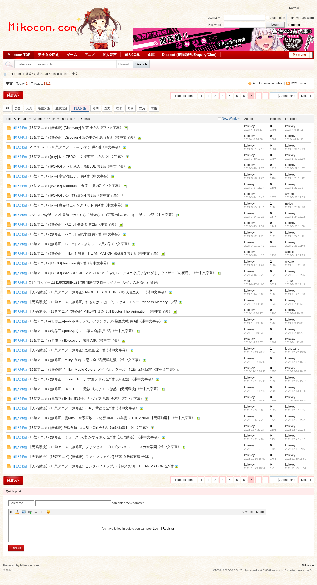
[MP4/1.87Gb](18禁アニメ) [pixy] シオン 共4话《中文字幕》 (75, 147)
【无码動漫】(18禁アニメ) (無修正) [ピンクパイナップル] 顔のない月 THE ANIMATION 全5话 (101, 466)
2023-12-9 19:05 (295, 410)
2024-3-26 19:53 (295, 197)
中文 (75, 74)
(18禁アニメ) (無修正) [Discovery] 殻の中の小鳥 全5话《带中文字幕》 (82, 137)
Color (17, 511)
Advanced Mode (253, 512)
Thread (123, 64)
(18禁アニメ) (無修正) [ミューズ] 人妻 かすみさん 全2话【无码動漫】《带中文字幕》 (94, 437)
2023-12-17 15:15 (295, 361)
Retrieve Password (301, 18)
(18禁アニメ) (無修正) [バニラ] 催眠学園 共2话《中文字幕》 (75, 234)
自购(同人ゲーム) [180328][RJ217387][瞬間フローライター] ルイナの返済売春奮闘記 (94, 282)
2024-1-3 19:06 (294, 323)
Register (294, 25)
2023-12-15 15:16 (295, 381)
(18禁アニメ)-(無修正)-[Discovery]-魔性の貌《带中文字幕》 (74, 340)
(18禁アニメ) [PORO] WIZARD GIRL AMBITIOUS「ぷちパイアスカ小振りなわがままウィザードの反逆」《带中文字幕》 (122, 273)
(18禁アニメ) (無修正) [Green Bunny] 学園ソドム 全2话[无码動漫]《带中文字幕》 (91, 379)
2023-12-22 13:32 (295, 352)
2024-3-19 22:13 (295, 255)
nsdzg (289, 203)
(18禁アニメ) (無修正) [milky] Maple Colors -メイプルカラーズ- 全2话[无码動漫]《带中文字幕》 (102, 369)
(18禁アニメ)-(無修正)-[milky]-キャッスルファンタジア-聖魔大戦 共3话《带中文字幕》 (95, 321)
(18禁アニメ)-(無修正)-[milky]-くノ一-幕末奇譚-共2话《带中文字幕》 (81, 331)
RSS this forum (301, 83)
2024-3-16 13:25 (295, 274)
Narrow (294, 8)
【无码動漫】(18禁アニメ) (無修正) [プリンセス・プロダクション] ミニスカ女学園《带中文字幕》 (104, 447)
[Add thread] (13, 95)
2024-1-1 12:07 (294, 342)
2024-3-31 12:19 (295, 149)
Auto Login (277, 18)
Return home (185, 96)
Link (29, 511)
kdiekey (249, 126)
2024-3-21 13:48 (295, 245)
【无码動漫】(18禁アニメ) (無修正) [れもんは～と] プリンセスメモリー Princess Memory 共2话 (103, 302)
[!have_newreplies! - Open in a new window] (9, 129)
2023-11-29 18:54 (295, 468)
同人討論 (80, 108)
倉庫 (151, 55)
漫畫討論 (44, 108)
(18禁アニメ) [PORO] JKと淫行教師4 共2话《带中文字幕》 (74, 195)
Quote (35, 511)
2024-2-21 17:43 (295, 284)
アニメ (90, 55)
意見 (29, 108)
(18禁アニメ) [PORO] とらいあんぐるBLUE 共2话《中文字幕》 (77, 166)
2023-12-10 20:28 (295, 400)
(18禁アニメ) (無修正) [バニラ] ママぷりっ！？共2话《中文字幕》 (79, 244)
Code (42, 511)
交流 (142, 108)
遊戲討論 (61, 108)
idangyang (292, 348)
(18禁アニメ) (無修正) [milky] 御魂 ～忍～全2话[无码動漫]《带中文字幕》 (85, 360)
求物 (154, 108)
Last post (66, 119)
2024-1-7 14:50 (294, 303)
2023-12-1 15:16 (295, 448)
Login (156, 528)
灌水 (119, 108)
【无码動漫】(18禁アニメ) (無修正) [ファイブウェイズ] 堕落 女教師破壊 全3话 (89, 457)
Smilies (48, 511)
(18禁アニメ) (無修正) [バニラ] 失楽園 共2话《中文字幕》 (73, 224)
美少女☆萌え (48, 55)
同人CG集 (132, 55)
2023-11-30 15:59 (295, 458)
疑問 (96, 108)
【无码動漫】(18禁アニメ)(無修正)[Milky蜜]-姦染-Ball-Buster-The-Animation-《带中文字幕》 (100, 311)
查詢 (107, 108)
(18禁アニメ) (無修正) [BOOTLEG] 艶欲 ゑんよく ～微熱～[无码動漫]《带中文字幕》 (94, 389)
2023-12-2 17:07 (295, 439)
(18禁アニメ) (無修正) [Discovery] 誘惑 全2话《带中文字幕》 (75, 128)
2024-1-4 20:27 (294, 313)
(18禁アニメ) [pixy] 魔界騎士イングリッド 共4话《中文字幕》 (76, 205)
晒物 (130, 108)
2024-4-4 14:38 (294, 139)
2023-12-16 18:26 (295, 371)
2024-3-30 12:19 (295, 158)
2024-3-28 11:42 (295, 178)
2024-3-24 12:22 (295, 216)
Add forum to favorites (267, 83)
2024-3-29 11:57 (295, 168)
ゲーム (72, 55)
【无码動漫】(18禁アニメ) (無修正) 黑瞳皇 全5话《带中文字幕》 (78, 350)
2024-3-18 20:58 (295, 265)
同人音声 (110, 55)
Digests (85, 119)
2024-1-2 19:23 (294, 332)
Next (304, 96)
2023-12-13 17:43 (295, 390)
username (212, 18)
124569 (290, 281)
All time (38, 119)
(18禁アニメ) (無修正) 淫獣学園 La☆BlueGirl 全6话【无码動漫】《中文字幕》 (89, 428)
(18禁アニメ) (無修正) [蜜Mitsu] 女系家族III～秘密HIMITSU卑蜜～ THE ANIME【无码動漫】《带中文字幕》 (111, 418)
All (7, 108)
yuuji (247, 281)
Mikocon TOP (19, 55)
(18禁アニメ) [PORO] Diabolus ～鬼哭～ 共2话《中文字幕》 (75, 186)
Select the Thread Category (16, 503)
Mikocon (5, 74)
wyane (289, 194)
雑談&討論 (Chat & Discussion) (46, 74)
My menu (299, 54)
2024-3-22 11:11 (294, 236)
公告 (18, 108)
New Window (231, 118)
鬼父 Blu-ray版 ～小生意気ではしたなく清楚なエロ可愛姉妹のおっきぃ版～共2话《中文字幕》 (101, 215)
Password (214, 25)
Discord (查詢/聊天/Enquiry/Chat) (189, 55)
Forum (16, 74)
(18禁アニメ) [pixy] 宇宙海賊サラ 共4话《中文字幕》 (69, 176)
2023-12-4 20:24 (295, 429)
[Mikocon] (62, 48)
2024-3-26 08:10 (295, 207)
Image (23, 511)
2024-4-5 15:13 (294, 129)
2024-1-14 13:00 (295, 294)
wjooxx (289, 252)
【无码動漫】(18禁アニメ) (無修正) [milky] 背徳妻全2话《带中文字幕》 (83, 408)
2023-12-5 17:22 (295, 419)
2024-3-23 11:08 (295, 226)
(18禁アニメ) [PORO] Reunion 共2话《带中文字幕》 (69, 263)
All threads (21, 119)
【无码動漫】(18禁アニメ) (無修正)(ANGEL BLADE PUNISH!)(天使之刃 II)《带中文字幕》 (98, 292)
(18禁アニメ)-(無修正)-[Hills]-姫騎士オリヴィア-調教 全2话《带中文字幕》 (86, 398)
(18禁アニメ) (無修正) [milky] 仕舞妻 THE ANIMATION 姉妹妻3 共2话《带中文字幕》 (94, 253)
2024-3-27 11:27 (295, 187)
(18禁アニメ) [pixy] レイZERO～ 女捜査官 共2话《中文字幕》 (76, 157)
